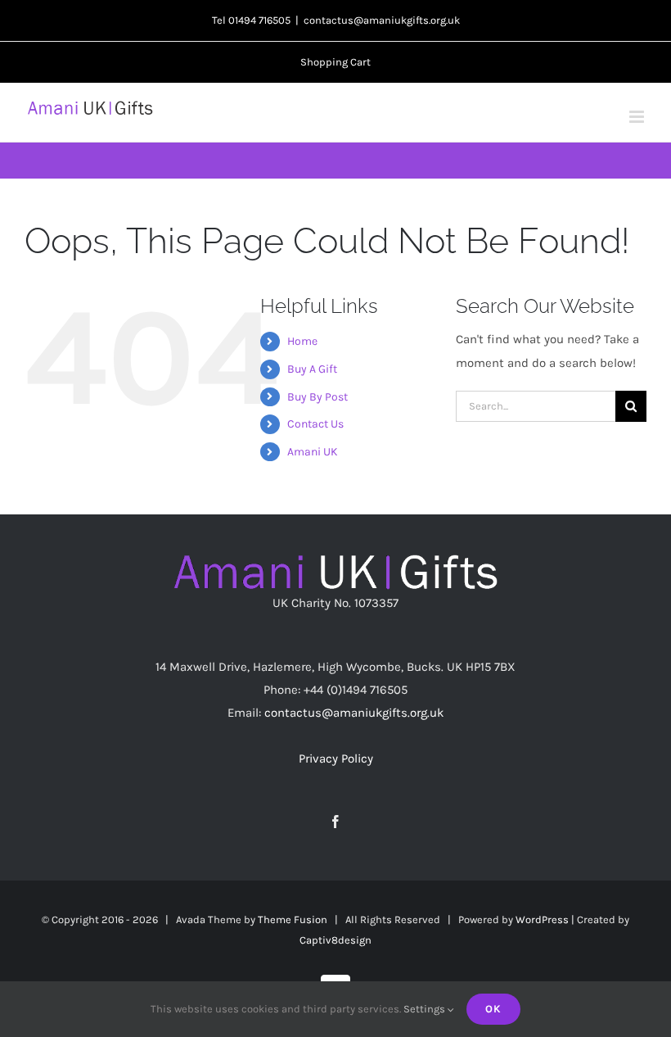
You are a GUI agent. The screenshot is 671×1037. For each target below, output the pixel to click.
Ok (493, 1009)
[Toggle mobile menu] (637, 116)
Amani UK (312, 452)
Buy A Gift (312, 369)
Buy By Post (317, 397)
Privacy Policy (336, 758)
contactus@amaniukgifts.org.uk (382, 20)
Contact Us (315, 424)
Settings (425, 1009)
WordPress (542, 919)
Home (302, 341)
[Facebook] (335, 821)
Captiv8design (335, 940)
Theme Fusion (292, 919)
